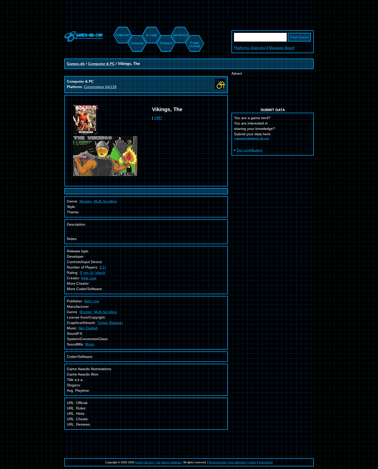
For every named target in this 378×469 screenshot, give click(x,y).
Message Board (281, 48)
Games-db (76, 64)
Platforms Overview (250, 48)
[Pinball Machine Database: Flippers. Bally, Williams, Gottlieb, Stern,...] (165, 29)
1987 (158, 118)
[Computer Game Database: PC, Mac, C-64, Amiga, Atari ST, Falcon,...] (121, 29)
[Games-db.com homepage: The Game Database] (83, 41)
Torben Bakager (110, 323)
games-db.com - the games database (158, 462)
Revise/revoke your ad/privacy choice (232, 462)
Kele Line (88, 278)
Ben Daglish (88, 328)
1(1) (102, 267)
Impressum (266, 462)
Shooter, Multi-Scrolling (98, 312)
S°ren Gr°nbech (92, 273)
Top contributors (249, 150)
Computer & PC (101, 64)
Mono (89, 344)
